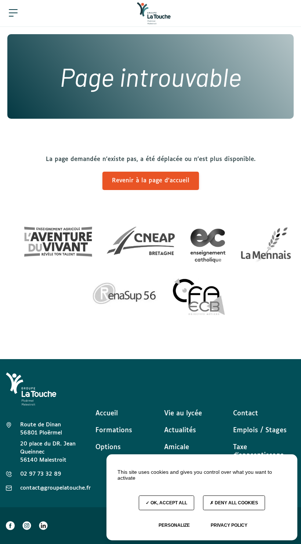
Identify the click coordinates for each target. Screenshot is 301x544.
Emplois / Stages (260, 430)
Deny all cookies (236, 502)
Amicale (176, 447)
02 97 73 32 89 (40, 474)
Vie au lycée (183, 413)
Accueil (106, 413)
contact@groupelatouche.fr (55, 488)
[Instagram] (26, 525)
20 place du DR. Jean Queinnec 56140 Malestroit (48, 452)
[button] (13, 13)
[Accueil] (154, 13)
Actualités (180, 430)
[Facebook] (10, 525)
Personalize (174, 525)
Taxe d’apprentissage (258, 451)
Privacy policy (229, 525)
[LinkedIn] (43, 525)
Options (108, 447)
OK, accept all (168, 502)
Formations (113, 430)
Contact (245, 413)
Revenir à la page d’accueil (150, 181)
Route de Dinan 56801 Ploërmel (41, 429)
